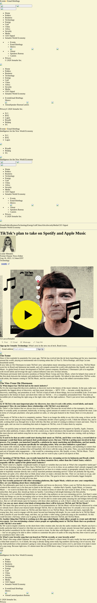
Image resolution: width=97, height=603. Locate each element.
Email (15, 342)
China (39, 225)
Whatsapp (26, 342)
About (12, 51)
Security (50, 225)
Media (55, 225)
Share (4, 264)
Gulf (35, 225)
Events (2, 1)
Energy (30, 225)
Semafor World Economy (10, 227)
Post (6, 342)
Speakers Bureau (17, 53)
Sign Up (40, 349)
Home (2, 225)
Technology (22, 225)
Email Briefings (13, 1)
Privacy (8, 58)
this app (43, 519)
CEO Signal (63, 225)
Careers (13, 56)
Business (14, 225)
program (23, 444)
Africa (44, 225)
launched (27, 442)
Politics (8, 225)
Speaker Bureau (16, 105)
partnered (18, 481)
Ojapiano (25, 539)
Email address (7, 349)
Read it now (62, 346)
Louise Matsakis (6, 254)
